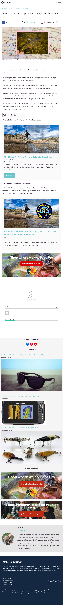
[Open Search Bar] (51, 2)
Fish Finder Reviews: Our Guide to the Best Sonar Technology (20, 396)
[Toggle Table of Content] (21, 115)
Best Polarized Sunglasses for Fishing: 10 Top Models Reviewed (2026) (23, 355)
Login (56, 307)
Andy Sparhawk (10, 161)
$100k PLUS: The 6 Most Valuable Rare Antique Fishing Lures (20, 427)
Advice (9, 9)
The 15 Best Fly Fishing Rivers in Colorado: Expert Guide (29, 157)
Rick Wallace (30, 22)
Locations (17, 9)
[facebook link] (52, 581)
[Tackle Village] (6, 2)
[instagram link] (49, 581)
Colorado (25, 9)
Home (4, 9)
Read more (9, 175)
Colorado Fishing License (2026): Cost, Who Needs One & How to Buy (30, 233)
